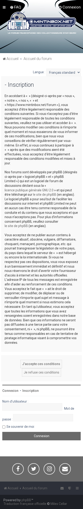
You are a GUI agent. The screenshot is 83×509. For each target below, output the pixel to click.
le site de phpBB (44, 194)
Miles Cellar (58, 504)
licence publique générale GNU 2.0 (29, 190)
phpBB (26, 500)
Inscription (30, 391)
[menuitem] (15, 7)
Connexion (10, 391)
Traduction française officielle (24, 504)
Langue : (39, 72)
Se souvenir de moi (20, 426)
